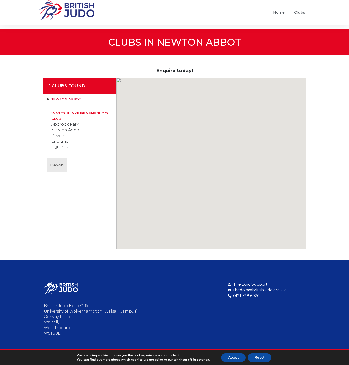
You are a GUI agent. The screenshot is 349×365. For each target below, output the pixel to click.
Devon (57, 164)
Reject (259, 357)
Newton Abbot (65, 99)
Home (279, 12)
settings (203, 360)
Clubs (299, 12)
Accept (233, 357)
